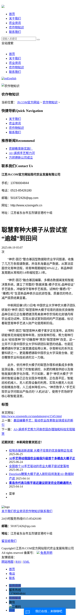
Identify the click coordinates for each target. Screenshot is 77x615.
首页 (12, 14)
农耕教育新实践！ (21, 148)
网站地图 (7, 561)
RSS (18, 561)
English (11, 78)
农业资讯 (15, 23)
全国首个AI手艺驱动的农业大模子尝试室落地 (39, 466)
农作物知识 (16, 27)
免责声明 (46, 552)
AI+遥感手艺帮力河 (22, 153)
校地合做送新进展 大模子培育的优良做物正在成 (41, 450)
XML (26, 561)
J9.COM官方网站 (28, 102)
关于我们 (15, 18)
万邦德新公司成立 (21, 157)
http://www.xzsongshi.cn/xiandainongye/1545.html (31, 416)
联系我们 (15, 31)
